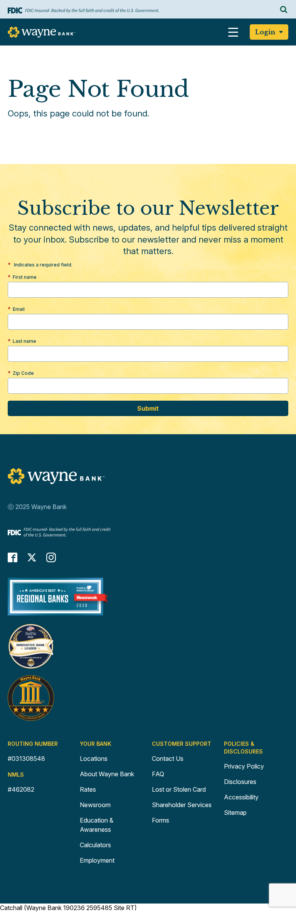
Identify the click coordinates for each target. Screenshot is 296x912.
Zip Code (23, 373)
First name (25, 277)
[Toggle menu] (233, 32)
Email (19, 309)
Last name (24, 341)
